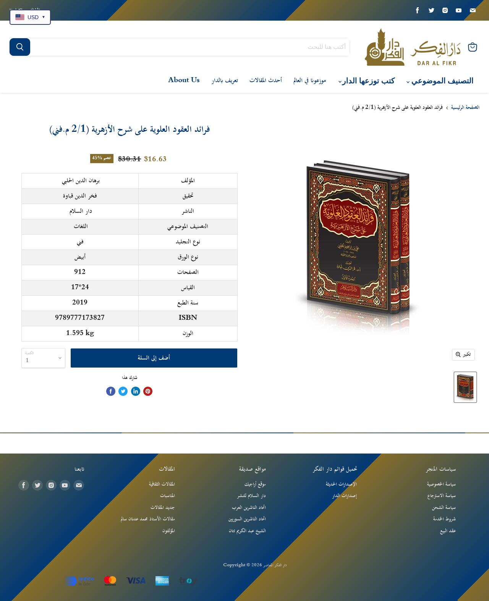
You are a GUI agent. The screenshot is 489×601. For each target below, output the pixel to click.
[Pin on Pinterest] (147, 391)
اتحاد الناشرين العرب (249, 507)
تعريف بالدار (224, 80)
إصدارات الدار (344, 496)
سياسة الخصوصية (441, 484)
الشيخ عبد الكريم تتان (247, 531)
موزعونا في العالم (309, 80)
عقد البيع (448, 531)
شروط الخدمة (444, 519)
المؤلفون (168, 531)
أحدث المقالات (265, 80)
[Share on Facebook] (110, 391)
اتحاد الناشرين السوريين (247, 519)
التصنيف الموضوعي (442, 81)
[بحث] (20, 47)
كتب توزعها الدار (367, 81)
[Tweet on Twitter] (123, 391)
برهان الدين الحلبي (81, 180)
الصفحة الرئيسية (465, 108)
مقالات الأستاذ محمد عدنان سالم (148, 519)
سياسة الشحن (444, 507)
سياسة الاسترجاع (441, 496)
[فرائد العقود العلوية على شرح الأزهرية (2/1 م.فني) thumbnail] (465, 387)
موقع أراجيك (255, 484)
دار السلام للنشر (251, 496)
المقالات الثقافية (162, 484)
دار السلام (81, 211)
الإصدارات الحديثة (341, 484)
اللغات (81, 226)
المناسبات (167, 496)
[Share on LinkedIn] (135, 391)
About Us (184, 80)
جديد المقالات (163, 507)
